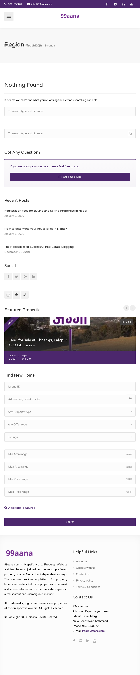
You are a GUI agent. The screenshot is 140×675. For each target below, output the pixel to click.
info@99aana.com (41, 4)
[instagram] (115, 4)
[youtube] (131, 4)
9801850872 (15, 4)
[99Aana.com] (70, 15)
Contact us (83, 574)
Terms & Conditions (88, 587)
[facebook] (107, 4)
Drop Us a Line (71, 176)
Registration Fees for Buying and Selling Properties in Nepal (45, 211)
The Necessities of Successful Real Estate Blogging (39, 247)
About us (81, 561)
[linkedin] (123, 4)
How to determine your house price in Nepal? (35, 229)
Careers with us (85, 567)
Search (70, 522)
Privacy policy (84, 580)
